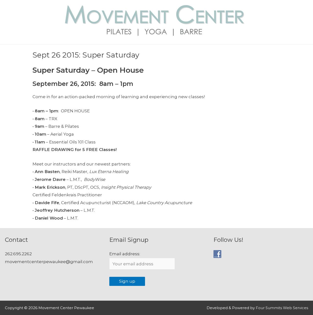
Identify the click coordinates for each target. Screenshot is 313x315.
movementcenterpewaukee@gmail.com (49, 261)
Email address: (124, 253)
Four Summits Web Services (282, 307)
